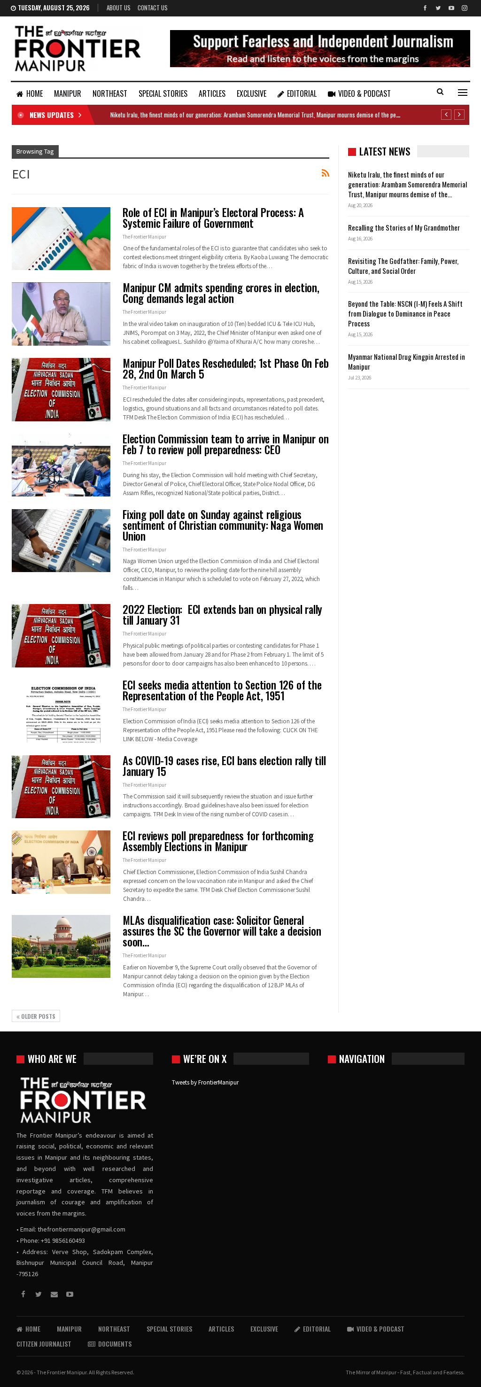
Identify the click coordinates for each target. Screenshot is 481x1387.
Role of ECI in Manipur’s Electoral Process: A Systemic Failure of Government (213, 217)
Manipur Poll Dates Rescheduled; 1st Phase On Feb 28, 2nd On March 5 (225, 368)
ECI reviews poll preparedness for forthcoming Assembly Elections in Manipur (218, 841)
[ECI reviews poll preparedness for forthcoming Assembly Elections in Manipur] (61, 861)
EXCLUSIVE (251, 93)
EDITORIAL (302, 93)
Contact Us (153, 7)
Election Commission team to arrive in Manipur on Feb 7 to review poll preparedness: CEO (225, 444)
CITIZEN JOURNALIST (43, 1343)
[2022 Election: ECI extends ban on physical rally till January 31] (61, 635)
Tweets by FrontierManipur (205, 1082)
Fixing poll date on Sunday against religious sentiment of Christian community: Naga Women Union (223, 525)
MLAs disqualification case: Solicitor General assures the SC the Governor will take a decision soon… (222, 931)
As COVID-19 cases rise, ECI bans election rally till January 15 (224, 765)
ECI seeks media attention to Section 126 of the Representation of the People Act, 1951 (222, 690)
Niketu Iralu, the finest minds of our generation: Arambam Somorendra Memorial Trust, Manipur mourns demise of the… (407, 184)
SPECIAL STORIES (163, 93)
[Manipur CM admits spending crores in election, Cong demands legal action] (61, 313)
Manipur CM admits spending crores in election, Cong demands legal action (221, 292)
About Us (119, 7)
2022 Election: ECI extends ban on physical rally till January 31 (222, 614)
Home (34, 93)
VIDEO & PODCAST (364, 93)
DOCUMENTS (115, 1343)
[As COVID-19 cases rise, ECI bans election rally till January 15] (61, 786)
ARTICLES (212, 93)
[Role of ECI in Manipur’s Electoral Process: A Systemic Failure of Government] (61, 238)
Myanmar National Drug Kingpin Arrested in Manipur (406, 361)
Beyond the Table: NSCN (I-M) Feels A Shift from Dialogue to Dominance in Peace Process (405, 313)
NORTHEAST (110, 93)
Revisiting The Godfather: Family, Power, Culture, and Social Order (403, 266)
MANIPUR (67, 93)
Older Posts (37, 1016)
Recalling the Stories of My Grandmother (404, 227)
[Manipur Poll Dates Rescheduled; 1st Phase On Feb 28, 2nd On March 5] (61, 389)
